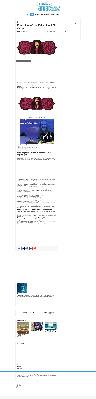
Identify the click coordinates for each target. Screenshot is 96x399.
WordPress (46, 14)
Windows (28, 374)
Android (23, 374)
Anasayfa (27, 14)
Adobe (31, 375)
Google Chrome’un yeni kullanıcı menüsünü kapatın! (50, 331)
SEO (42, 14)
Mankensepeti (40, 381)
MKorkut (20, 31)
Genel (32, 14)
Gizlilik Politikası (18, 385)
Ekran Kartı (53, 374)
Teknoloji (52, 14)
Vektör (29, 375)
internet (42, 375)
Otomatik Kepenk (46, 381)
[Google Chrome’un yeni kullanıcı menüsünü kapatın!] (51, 329)
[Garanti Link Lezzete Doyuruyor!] (23, 333)
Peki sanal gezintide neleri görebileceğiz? (26, 149)
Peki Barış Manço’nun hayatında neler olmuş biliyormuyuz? (27, 147)
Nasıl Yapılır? (37, 14)
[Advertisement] (37, 72)
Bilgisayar (18, 375)
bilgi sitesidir (35, 375)
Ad (18, 357)
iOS (26, 374)
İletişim (17, 386)
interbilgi (31, 381)
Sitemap (17, 388)
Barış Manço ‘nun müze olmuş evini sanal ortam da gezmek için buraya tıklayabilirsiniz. (32, 223)
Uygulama (25, 375)
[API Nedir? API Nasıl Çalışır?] (37, 329)
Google (36, 374)
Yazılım (57, 14)
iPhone (42, 374)
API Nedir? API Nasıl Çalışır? (36, 330)
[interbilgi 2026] (48, 6)
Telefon (22, 375)
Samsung (39, 374)
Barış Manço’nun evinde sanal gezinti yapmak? (25, 148)
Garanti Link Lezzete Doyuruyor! (21, 335)
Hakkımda (17, 387)
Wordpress (32, 374)
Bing (48, 374)
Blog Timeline (18, 384)
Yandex (45, 374)
